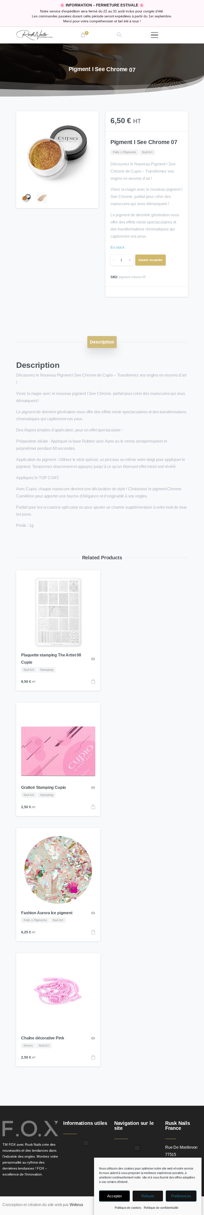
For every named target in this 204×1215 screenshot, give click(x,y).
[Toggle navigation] (154, 35)
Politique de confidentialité (161, 1208)
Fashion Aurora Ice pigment (46, 913)
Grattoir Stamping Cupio (43, 787)
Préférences (181, 1196)
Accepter (114, 1196)
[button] (90, 119)
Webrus (76, 1205)
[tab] (101, 342)
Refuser (147, 1196)
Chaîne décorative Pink (42, 1038)
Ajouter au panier (150, 260)
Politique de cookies (128, 1208)
